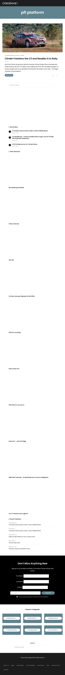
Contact (6, 669)
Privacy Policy (56, 665)
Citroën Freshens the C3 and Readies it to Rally (31, 58)
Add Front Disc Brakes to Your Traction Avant (22, 536)
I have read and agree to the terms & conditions (33, 597)
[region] (32, 106)
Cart (48, 665)
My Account (40, 665)
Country (19, 587)
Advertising (20, 665)
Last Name (19, 582)
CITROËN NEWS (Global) (12, 55)
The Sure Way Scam (14, 543)
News (22, 55)
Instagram (34, 661)
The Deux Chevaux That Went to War (19, 549)
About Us (6, 665)
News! (12, 665)
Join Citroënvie (30, 665)
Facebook (30, 661)
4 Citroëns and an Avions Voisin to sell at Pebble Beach (25, 525)
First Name (19, 576)
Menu (61, 3)
